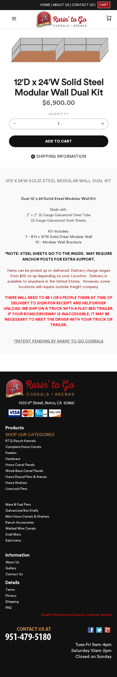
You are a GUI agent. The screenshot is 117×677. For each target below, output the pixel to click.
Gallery (10, 568)
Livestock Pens (16, 488)
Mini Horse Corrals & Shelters (27, 516)
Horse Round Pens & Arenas (26, 476)
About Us (12, 562)
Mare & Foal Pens (18, 504)
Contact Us (14, 574)
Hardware (12, 458)
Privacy (10, 595)
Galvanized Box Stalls (21, 510)
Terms (10, 589)
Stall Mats (13, 534)
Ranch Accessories (19, 522)
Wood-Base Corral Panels (24, 470)
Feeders (11, 453)
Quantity (58, 114)
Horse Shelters (16, 482)
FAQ (8, 607)
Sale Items (13, 540)
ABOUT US (61, 5)
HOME (45, 5)
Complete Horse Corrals (23, 447)
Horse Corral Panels (20, 464)
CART (104, 5)
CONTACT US (83, 5)
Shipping (12, 601)
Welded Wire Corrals (20, 528)
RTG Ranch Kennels (20, 441)
